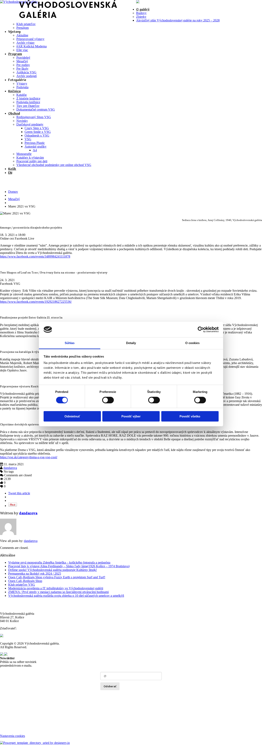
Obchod (14, 113)
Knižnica (14, 91)
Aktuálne (22, 35)
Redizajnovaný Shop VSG (33, 117)
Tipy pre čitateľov (28, 106)
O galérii (142, 9)
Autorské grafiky (35, 146)
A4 (35, 150)
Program (15, 54)
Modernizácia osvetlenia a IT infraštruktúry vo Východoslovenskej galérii (55, 588)
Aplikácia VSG (26, 72)
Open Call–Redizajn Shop (25, 581)
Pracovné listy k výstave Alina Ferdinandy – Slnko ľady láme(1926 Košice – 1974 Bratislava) (69, 566)
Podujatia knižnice (28, 102)
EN (10, 172)
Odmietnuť (72, 416)
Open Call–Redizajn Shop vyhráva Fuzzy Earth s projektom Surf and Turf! (56, 577)
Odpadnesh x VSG (37, 135)
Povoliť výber (131, 416)
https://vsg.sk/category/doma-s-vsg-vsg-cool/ (28, 457)
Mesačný (22, 61)
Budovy (141, 13)
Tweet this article (19, 493)
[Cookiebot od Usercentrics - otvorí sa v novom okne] (201, 329)
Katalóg (21, 94)
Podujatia (22, 87)
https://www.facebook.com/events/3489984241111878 (35, 256)
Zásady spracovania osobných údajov (124, 695)
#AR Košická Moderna (31, 46)
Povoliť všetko (190, 416)
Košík (12, 169)
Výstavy (21, 83)
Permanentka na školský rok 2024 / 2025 (34, 573)
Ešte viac (22, 50)
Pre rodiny (23, 65)
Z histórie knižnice (28, 98)
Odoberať (110, 686)
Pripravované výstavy (30, 39)
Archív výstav (25, 42)
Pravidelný (23, 57)
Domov (13, 191)
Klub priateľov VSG (21, 584)
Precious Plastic (35, 143)
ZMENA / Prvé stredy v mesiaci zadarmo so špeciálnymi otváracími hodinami (58, 592)
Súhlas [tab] (70, 343)
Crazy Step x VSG (37, 128)
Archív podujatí (26, 76)
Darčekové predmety (29, 124)
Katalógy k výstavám (30, 157)
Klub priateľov (26, 24)
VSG (28, 139)
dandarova (10, 468)
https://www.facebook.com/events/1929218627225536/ (36, 301)
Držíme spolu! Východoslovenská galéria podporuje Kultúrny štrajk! (52, 570)
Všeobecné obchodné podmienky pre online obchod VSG (53, 165)
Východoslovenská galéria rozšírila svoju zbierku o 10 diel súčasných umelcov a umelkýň (66, 595)
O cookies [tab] (192, 343)
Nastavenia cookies (12, 736)
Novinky (22, 120)
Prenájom (22, 27)
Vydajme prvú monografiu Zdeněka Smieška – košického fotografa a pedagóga (59, 562)
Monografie (24, 154)
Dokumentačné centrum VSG (35, 109)
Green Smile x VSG (38, 131)
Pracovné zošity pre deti (31, 161)
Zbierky (141, 16)
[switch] (108, 400)
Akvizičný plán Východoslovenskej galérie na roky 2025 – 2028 (178, 20)
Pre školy (22, 68)
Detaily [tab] (131, 343)
